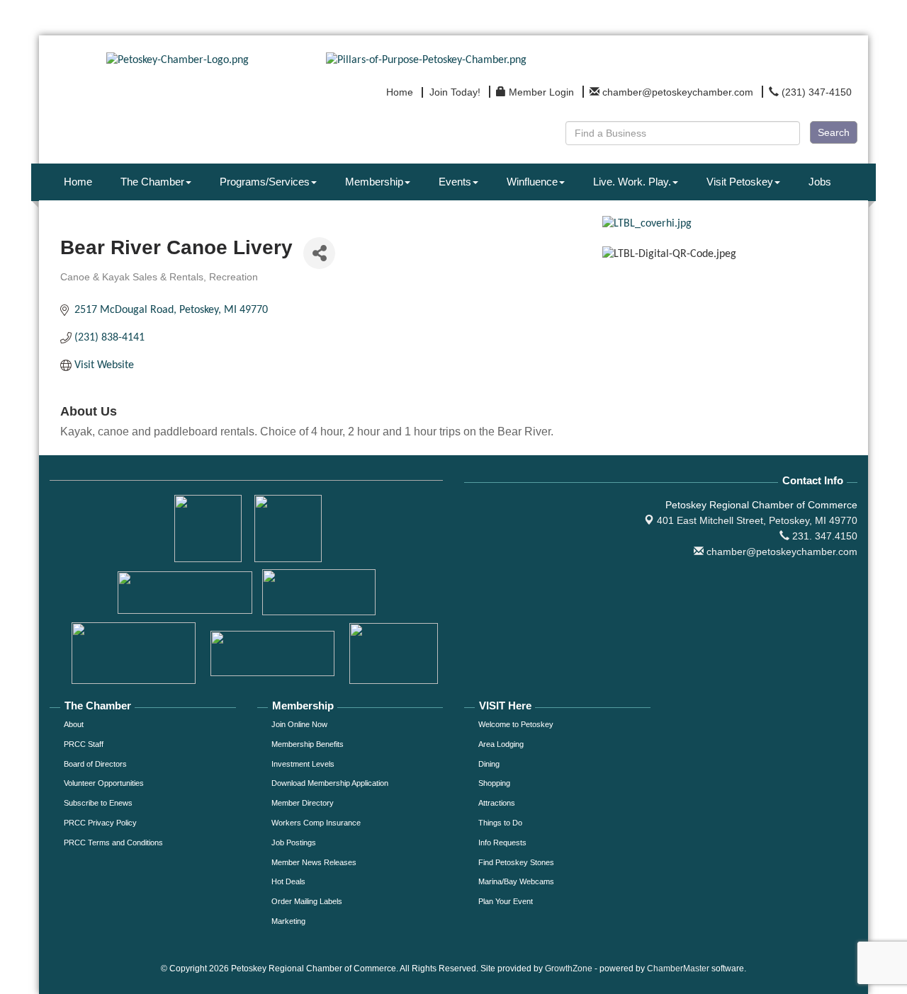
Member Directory (302, 803)
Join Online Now (299, 724)
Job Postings (293, 842)
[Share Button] (319, 253)
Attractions (496, 803)
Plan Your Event (505, 901)
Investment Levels (302, 764)
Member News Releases (313, 862)
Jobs (820, 182)
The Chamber (152, 182)
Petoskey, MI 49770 (757, 520)
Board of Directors (95, 764)
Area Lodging (501, 744)
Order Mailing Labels (306, 901)
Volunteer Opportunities (104, 783)
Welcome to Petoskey (515, 724)
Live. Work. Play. (632, 182)
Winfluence (532, 182)
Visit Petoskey (739, 182)
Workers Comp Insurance (316, 822)
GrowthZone (568, 968)
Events (455, 182)
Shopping (494, 783)
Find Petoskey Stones (516, 862)
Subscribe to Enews (98, 803)
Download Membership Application (329, 783)
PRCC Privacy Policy (100, 822)
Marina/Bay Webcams (516, 881)
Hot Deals (288, 881)
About (74, 724)
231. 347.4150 (823, 536)
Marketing (288, 921)
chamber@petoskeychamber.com (780, 551)
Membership (374, 182)
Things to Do (500, 822)
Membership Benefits (307, 744)
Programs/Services (265, 182)
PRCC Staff (83, 744)
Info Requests (502, 842)
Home (78, 182)
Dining (489, 764)
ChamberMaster (678, 968)
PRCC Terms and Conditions (113, 842)
